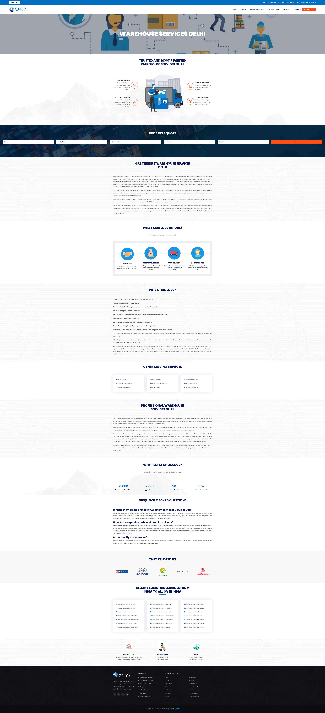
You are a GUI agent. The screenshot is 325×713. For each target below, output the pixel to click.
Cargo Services (156, 379)
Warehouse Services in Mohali (194, 627)
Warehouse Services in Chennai (127, 623)
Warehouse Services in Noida (126, 612)
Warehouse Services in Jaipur (194, 612)
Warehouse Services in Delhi (126, 604)
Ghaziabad (194, 687)
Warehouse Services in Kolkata (127, 616)
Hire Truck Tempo (274, 9)
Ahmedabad (194, 696)
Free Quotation (144, 696)
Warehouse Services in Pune (126, 608)
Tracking (15, 2)
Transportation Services (125, 383)
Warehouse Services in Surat (194, 616)
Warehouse (143, 693)
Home (234, 9)
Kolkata (167, 693)
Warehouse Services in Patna (194, 604)
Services (286, 9)
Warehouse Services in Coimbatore (162, 616)
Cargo (141, 687)
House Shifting (122, 379)
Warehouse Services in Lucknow (195, 608)
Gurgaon (168, 681)
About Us (243, 9)
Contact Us (297, 9)
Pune (192, 681)
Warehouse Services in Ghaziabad (162, 612)
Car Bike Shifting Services (159, 383)
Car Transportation (146, 681)
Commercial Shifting (191, 379)
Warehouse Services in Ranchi (194, 623)
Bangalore (168, 684)
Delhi (166, 677)
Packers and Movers (257, 9)
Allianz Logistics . (174, 709)
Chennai (168, 687)
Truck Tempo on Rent (192, 383)
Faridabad (193, 684)
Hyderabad (168, 690)
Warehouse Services (123, 387)
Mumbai (193, 677)
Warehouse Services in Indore (194, 619)
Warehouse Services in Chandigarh (162, 619)
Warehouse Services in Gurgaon (161, 627)
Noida (167, 696)
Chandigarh (194, 693)
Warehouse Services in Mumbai (161, 604)
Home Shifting (155, 387)
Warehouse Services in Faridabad (161, 608)
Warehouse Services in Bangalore (127, 627)
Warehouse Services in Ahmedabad (162, 623)
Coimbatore (194, 690)
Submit (297, 142)
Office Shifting (144, 690)
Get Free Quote (309, 9)
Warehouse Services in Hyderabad (128, 619)
